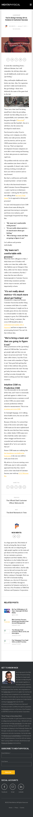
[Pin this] (20, 59)
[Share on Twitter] (12, 59)
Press (16, 807)
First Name (4, 761)
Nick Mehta (12, 26)
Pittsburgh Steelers (7, 743)
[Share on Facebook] (8, 59)
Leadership (16, 15)
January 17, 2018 (22, 26)
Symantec (6, 709)
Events (22, 807)
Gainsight (10, 702)
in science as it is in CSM (12, 409)
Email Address (5, 753)
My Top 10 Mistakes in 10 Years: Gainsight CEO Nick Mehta (20, 611)
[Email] (24, 59)
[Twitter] (14, 536)
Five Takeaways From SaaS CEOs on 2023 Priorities (20, 641)
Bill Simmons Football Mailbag (12, 736)
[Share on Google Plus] (16, 59)
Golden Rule (7, 692)
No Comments (16, 29)
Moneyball (20, 120)
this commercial (17, 723)
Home (10, 807)
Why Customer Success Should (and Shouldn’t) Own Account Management (20, 621)
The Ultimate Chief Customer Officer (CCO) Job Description (20, 631)
